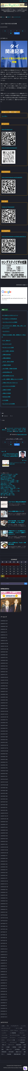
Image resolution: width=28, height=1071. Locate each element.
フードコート (12, 1037)
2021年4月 (4, 801)
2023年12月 (4, 711)
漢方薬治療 (11, 1051)
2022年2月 (4, 773)
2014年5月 (4, 1008)
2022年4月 (4, 767)
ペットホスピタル (22, 1037)
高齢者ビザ (4, 429)
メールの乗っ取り (21, 1040)
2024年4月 (4, 700)
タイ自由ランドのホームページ (10, 315)
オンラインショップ (6, 1028)
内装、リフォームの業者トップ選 (8, 475)
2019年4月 (4, 869)
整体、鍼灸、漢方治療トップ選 (7, 494)
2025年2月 (4, 671)
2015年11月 (4, 980)
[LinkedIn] (22, 31)
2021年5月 (4, 799)
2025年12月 (4, 643)
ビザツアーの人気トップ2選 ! (8, 485)
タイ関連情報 (13, 1032)
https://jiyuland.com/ (7, 129)
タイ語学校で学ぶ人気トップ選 (8, 476)
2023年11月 (4, 714)
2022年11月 (4, 748)
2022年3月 (4, 770)
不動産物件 (22, 1042)
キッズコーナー (5, 1030)
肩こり (3, 1054)
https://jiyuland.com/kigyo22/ (9, 147)
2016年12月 (4, 949)
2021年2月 (4, 807)
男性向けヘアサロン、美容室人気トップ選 (10, 488)
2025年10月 (4, 649)
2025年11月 (4, 646)
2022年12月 (4, 745)
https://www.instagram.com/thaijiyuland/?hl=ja (14, 236)
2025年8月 (4, 654)
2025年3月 (4, 668)
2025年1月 (4, 674)
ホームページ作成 (11, 1040)
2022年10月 (4, 750)
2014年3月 (4, 1014)
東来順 (23, 1049)
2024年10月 (4, 683)
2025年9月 (4, 651)
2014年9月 (4, 1002)
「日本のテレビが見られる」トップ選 (9, 474)
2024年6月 (4, 694)
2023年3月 (4, 736)
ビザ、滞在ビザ (10, 431)
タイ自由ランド (14, 429)
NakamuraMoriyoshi (22, 434)
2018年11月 (4, 883)
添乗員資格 (4, 1051)
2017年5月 (4, 934)
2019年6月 (4, 864)
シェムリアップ (23, 1030)
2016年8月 (4, 960)
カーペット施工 (19, 1028)
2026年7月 (4, 623)
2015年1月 (4, 997)
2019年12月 (4, 847)
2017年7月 (4, 929)
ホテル (3, 1040)
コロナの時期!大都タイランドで (16, 511)
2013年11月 (4, 1016)
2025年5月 (4, 663)
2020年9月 (4, 821)
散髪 (2, 1049)
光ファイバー (11, 1044)
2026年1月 (4, 640)
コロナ (24, 431)
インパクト (23, 1025)
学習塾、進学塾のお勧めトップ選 (8, 487)
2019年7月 (4, 861)
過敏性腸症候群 (17, 1054)
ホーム (3, 17)
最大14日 (16, 431)
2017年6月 (4, 932)
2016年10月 (4, 954)
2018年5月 (4, 900)
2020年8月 (4, 824)
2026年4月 (4, 632)
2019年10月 (4, 852)
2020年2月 (4, 841)
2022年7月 (4, 759)
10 (2, 569)
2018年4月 (4, 903)
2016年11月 (4, 951)
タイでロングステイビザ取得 (10, 322)
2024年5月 (4, 697)
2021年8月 (4, 790)
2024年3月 (4, 702)
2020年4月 (4, 835)
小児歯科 (8, 1047)
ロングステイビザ (16, 17)
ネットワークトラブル (15, 1035)
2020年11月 (4, 816)
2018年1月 (4, 912)
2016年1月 (4, 974)
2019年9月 (4, 855)
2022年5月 (4, 765)
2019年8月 (4, 858)
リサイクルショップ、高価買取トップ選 (9, 481)
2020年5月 (4, 833)
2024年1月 (4, 708)
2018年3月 (4, 906)
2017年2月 (4, 943)
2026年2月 (4, 637)
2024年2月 (4, 705)
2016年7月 (4, 963)
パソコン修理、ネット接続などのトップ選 (10, 491)
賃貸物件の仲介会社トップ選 (8, 479)
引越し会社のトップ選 (6, 483)
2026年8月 (4, 620)
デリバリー (22, 1032)
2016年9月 (4, 957)
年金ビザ (24, 428)
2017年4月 (4, 937)
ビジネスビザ (4, 1037)
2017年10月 (4, 920)
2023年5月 (4, 731)
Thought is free (21, 1067)
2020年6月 (4, 830)
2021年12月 (4, 779)
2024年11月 (4, 680)
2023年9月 (4, 719)
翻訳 (25, 1051)
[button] (25, 1068)
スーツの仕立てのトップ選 (7, 489)
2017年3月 (4, 940)
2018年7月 (4, 895)
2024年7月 (4, 691)
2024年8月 (4, 688)
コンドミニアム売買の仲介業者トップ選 (10, 480)
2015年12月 (4, 977)
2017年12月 (4, 915)
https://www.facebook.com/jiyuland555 (12, 177)
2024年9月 (4, 685)
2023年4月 (4, 734)
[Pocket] (11, 33)
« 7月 (7, 578)
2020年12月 (4, 813)
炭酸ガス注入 (19, 1051)
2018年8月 (4, 892)
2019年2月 (4, 875)
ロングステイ (6, 331)
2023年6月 (4, 728)
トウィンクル (4, 1035)
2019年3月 (4, 872)
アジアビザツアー (15, 1025)
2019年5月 (4, 866)
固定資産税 (18, 1044)
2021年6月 (4, 796)
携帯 (25, 1047)
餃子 (24, 1054)
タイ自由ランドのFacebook (10, 318)
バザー (23, 1035)
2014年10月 (4, 999)
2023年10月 (4, 717)
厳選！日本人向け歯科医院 (6, 478)
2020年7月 (4, 827)
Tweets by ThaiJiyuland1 (8, 207)
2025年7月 (4, 657)
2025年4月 (4, 666)
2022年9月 (4, 753)
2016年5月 (4, 966)
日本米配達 (17, 1049)
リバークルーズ (13, 1042)
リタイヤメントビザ (17, 428)
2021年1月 (4, 810)
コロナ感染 (24, 429)
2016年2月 (4, 971)
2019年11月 (4, 850)
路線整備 (9, 1054)
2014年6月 (4, 1005)
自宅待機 (20, 431)
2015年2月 (4, 994)
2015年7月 (4, 985)
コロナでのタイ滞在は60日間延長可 (17, 501)
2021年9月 (4, 787)
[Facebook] (11, 31)
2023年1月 (4, 742)
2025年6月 (4, 660)
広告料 (19, 1047)
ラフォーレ (4, 1042)
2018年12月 (4, 881)
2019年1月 (4, 878)
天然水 (24, 1044)
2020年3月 (4, 838)
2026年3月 (4, 634)
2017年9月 (4, 923)
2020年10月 (4, 818)
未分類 (19, 429)
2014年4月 (4, 1011)
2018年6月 (4, 898)
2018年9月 (4, 889)
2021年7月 (4, 793)
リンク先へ (4, 116)
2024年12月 (4, 677)
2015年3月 (4, 991)
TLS (8, 1025)
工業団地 (14, 1047)
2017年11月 (4, 917)
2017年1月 (4, 946)
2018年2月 (4, 909)
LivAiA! (3, 1025)
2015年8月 (4, 982)
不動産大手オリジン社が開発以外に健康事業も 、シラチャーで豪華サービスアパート (17, 532)
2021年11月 (4, 782)
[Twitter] (5, 31)
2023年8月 (4, 722)
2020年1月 (4, 844)
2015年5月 (4, 988)
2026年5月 (4, 629)
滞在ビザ (9, 17)
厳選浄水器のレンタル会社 (6, 484)
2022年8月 (4, 756)
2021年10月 (4, 784)
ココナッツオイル (14, 1030)
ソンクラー (4, 1032)
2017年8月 (4, 926)
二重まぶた (4, 1044)
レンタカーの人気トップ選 (7, 492)
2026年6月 (4, 626)
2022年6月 (4, 762)
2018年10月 (4, 886)
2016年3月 (4, 968)
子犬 (2, 1047)
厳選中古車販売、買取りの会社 (7, 493)
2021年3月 (4, 804)
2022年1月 (4, 776)
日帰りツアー (9, 1049)
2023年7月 (4, 725)
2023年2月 (4, 739)
